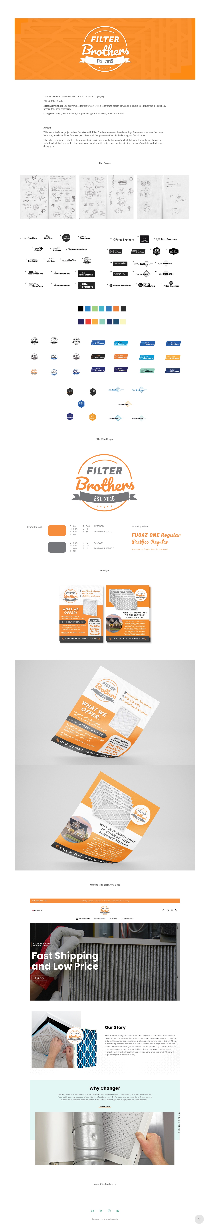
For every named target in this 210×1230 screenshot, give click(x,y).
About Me (44, 9)
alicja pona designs (105, 9)
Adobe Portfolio (111, 1219)
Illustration (29, 9)
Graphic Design (13, 9)
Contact (57, 9)
